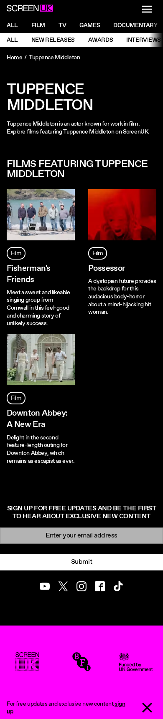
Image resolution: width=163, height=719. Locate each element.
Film (38, 25)
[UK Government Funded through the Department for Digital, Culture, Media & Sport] (136, 667)
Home (14, 57)
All (12, 25)
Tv (62, 25)
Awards (100, 40)
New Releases (53, 40)
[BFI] (81, 667)
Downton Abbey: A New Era (37, 419)
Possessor (106, 268)
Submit (81, 562)
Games (89, 25)
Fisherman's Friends (28, 274)
